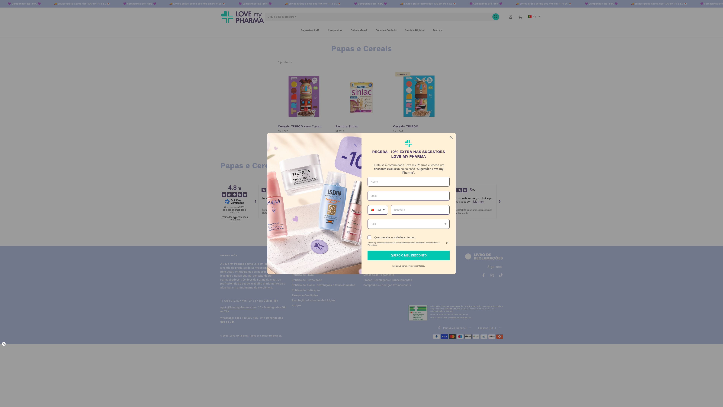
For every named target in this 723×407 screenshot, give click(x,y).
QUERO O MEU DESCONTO (409, 255)
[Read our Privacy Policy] (447, 243)
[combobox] (378, 210)
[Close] (451, 137)
